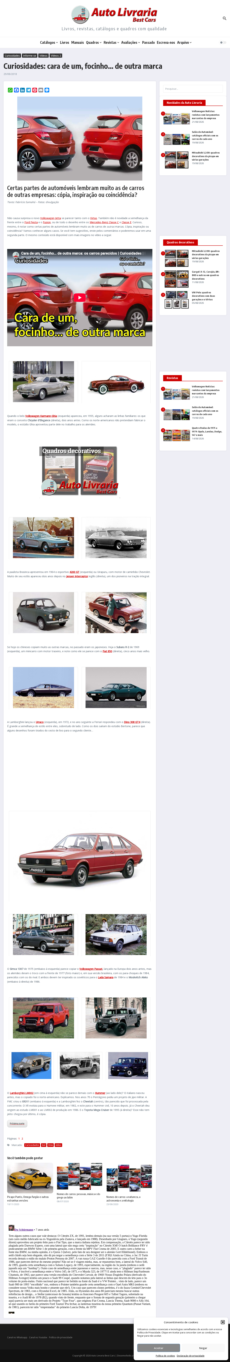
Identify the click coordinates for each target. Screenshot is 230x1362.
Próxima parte (17, 1123)
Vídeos (43, 55)
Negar (203, 1348)
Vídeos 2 (56, 55)
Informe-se (29, 55)
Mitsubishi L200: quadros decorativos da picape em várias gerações (206, 156)
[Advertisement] (79, 771)
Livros (64, 42)
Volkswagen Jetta (50, 218)
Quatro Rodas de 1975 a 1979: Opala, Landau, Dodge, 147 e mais (207, 431)
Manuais (77, 42)
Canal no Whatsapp (17, 1337)
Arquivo (183, 42)
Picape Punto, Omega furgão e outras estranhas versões (28, 1198)
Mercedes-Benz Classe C (104, 222)
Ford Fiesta (31, 222)
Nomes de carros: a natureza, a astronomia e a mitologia (123, 1198)
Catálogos (47, 42)
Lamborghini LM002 (21, 1093)
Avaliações (129, 42)
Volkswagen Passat (90, 969)
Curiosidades (12, 55)
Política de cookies (165, 1355)
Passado (148, 42)
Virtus (93, 218)
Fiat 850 (107, 651)
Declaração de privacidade (190, 1355)
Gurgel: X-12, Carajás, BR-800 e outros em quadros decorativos (206, 275)
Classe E (126, 222)
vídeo (58, 1145)
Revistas (110, 42)
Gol (43, 1145)
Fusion (47, 222)
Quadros (92, 42)
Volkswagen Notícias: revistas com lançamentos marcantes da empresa (205, 115)
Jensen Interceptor (77, 576)
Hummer (100, 1093)
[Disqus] (79, 1268)
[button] (223, 1322)
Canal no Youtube (38, 1337)
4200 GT (74, 572)
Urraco (40, 722)
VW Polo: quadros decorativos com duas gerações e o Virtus (203, 296)
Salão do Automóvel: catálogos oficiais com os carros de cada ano (205, 135)
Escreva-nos (166, 42)
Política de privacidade (60, 1337)
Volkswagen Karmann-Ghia (41, 416)
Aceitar (158, 1348)
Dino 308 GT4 (132, 722)
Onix (50, 1145)
